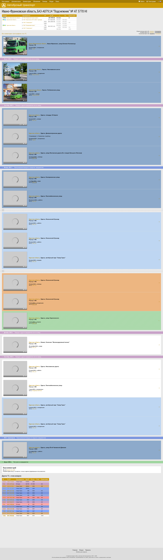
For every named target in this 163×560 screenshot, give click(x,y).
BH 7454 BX (10, 493)
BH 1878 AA (10, 484)
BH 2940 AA (10, 504)
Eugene (34, 139)
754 (4, 484)
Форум (81, 550)
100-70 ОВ (10, 482)
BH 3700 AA (10, 513)
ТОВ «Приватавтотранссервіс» (30, 17)
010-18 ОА (10, 486)
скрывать (152, 31)
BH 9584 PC (10, 502)
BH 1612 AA (10, 491)
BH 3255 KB (10, 509)
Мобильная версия (81, 552)
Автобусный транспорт (21, 5)
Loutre (33, 48)
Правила (88, 550)
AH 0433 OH (10, 495)
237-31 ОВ (10, 488)
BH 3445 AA (10, 500)
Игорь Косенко (35, 74)
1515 (4, 482)
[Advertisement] (81, 533)
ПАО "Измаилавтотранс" (29, 25)
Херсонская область (11, 19)
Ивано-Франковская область (13, 17)
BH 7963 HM (10, 497)
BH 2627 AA (10, 507)
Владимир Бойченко (37, 390)
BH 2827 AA (10, 511)
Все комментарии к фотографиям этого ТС (14, 33)
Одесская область (11, 25)
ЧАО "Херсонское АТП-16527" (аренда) (32, 19)
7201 (4, 500)
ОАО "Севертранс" (27, 22)
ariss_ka (34, 120)
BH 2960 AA (10, 516)
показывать (158, 33)
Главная (75, 550)
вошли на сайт (11, 470)
